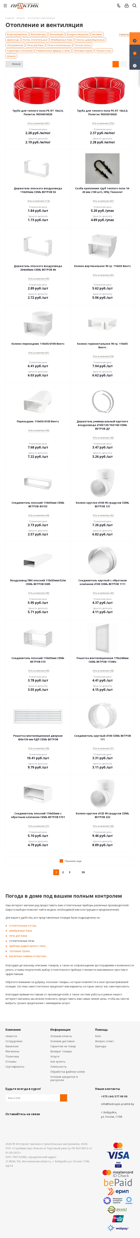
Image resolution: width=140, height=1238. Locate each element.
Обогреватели (15, 45)
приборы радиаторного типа (27, 946)
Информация (60, 1030)
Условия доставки (62, 1041)
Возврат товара (61, 1051)
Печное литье (83, 45)
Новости (11, 1036)
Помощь (101, 1030)
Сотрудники (13, 1041)
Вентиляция (56, 34)
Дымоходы (13, 39)
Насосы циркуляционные (90, 39)
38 (83, 872)
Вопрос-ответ (104, 1041)
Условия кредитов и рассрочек (64, 1078)
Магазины (12, 1051)
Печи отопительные (59, 45)
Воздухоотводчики (78, 34)
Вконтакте (9, 1122)
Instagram (27, 1122)
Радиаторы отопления (20, 50)
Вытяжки (97, 34)
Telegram (36, 1122)
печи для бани (18, 935)
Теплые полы (103, 50)
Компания (13, 1030)
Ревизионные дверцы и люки (53, 50)
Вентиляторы (38, 34)
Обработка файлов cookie (67, 1071)
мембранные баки (20, 930)
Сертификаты (14, 1066)
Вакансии (11, 1046)
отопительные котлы (22, 925)
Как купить (57, 1061)
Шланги (11, 56)
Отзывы (10, 1061)
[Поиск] (134, 6)
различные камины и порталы (27, 956)
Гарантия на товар (63, 1046)
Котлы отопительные (35, 39)
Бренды (100, 1046)
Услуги (54, 1056)
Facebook (18, 1122)
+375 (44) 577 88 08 (114, 1096)
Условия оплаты (61, 1036)
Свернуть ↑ (127, 34)
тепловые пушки (19, 951)
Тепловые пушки (83, 50)
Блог (98, 1036)
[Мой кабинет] (127, 5)
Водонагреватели (17, 34)
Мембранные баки (62, 39)
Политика (12, 1056)
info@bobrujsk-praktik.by (117, 1104)
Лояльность (58, 1066)
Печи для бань (35, 45)
